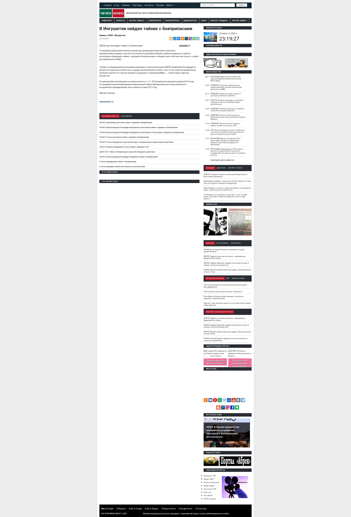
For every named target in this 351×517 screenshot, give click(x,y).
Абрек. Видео (209, 485)
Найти (241, 5)
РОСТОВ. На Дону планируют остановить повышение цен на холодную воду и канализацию (227, 102)
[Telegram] (197, 38)
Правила (126, 5)
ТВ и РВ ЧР (208, 495)
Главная (107, 5)
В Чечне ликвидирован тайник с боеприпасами (117, 162)
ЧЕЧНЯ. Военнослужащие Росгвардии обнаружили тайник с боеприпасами (128, 157)
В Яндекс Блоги (169, 509)
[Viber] (190, 38)
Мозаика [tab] (210, 243)
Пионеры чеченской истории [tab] (219, 312)
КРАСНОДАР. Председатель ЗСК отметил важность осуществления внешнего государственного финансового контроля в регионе (228, 152)
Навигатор (107, 20)
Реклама (160, 5)
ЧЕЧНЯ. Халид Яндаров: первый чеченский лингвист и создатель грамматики (226, 339)
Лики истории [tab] (238, 278)
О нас (116, 5)
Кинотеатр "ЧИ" (210, 489)
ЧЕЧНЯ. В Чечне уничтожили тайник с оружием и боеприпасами (124, 137)
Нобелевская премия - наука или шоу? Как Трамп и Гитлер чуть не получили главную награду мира (227, 182)
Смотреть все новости (222, 159)
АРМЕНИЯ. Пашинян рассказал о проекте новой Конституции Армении (227, 109)
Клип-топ (207, 492)
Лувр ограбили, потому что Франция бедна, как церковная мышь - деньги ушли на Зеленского (227, 189)
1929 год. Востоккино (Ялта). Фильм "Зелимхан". (223, 291)
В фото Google (135, 509)
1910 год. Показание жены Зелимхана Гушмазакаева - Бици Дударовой (226, 286)
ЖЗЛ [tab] (228, 278)
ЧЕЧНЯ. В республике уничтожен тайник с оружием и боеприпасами (125, 122)
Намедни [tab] (210, 168)
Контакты (149, 5)
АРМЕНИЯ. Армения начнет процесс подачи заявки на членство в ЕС (225, 124)
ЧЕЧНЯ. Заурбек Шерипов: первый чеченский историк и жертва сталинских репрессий (226, 264)
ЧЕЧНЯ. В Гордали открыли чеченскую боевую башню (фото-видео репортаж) (225, 175)
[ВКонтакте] (178, 38)
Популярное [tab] (126, 116)
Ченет (203, 20)
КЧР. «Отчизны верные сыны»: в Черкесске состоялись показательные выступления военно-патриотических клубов (227, 132)
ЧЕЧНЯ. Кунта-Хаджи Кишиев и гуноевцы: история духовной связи (224, 250)
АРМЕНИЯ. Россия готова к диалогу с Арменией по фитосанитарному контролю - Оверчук (228, 117)
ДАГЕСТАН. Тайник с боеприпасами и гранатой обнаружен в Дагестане (127, 152)
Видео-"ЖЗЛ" (209, 479)
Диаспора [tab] (221, 168)
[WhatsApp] (194, 38)
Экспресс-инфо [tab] (235, 168)
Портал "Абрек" (239, 20)
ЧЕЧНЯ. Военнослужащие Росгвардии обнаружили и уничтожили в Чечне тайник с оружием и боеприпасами (141, 132)
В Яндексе (121, 509)
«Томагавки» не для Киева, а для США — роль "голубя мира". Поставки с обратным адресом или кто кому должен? (225, 196)
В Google (109, 509)
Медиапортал (190, 20)
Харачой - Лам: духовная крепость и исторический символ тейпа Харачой (227, 304)
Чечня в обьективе (211, 482)
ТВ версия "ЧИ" (210, 476)
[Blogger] (171, 38)
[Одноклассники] (182, 38)
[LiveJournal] (186, 38)
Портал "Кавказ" (137, 20)
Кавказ (102, 35)
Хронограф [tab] (236, 243)
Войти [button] (169, 5)
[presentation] (248, 217)
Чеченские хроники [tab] (215, 278)
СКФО (110, 35)
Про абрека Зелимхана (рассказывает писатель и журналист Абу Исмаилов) (224, 297)
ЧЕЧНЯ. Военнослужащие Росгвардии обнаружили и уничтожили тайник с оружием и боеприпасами (138, 127)
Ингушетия (120, 35)
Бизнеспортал (172, 20)
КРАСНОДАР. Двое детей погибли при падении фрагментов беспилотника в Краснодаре (225, 78)
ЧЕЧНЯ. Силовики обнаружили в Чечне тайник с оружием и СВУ (124, 147)
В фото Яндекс (151, 509)
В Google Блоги (185, 509)
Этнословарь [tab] (222, 243)
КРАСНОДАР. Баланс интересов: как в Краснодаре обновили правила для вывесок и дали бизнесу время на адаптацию (225, 141)
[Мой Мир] (174, 38)
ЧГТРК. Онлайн (210, 499)
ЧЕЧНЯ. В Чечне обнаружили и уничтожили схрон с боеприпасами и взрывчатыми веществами (136, 142)
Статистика (200, 509)
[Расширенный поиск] (249, 4)
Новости (120, 20)
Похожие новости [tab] (110, 116)
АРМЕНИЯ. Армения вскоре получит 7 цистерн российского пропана (225, 94)
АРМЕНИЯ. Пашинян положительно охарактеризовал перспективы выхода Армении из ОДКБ (226, 87)
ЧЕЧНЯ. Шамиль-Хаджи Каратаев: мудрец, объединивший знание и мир (227, 271)
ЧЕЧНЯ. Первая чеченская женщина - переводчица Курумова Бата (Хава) (224, 257)
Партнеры (137, 5)
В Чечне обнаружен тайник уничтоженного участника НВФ (122, 167)
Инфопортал (155, 20)
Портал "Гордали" (219, 20)
